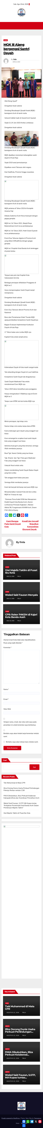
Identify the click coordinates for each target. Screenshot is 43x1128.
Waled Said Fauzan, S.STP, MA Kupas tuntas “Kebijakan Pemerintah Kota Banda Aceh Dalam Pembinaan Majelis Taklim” (21, 805)
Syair (5, 40)
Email (6, 699)
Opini (7, 1003)
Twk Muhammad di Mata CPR (14, 783)
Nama (6, 689)
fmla (14, 59)
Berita (7, 1026)
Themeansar (37, 1118)
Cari (5, 760)
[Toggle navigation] (22, 26)
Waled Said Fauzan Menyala (21, 594)
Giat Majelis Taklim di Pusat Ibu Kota (21, 571)
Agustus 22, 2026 (13, 1012)
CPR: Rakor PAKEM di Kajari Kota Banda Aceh (21, 616)
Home (17, 1123)
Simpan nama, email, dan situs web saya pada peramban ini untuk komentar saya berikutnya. (20, 723)
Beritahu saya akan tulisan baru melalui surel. (22, 742)
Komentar (7, 647)
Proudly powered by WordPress (11, 1118)
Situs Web (7, 709)
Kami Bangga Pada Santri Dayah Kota (12, 524)
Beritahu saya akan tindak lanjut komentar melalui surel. (21, 735)
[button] (40, 26)
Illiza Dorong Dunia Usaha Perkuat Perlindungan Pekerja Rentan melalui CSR (21, 1032)
